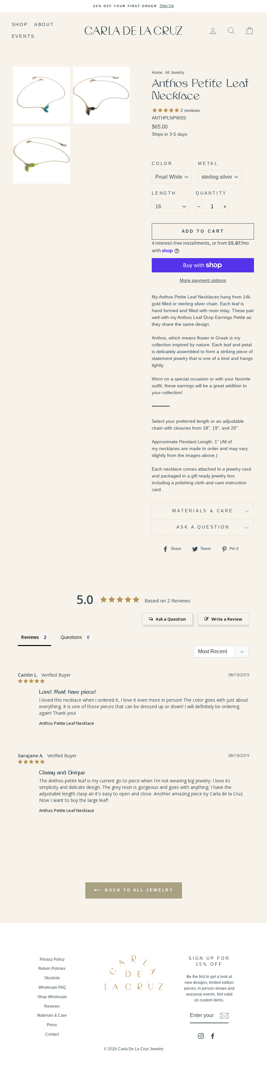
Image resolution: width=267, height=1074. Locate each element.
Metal (208, 163)
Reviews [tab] (30, 637)
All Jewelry (174, 72)
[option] (133, 6)
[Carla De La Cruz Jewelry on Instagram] (201, 1036)
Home (157, 72)
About (44, 24)
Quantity (211, 193)
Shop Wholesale (52, 997)
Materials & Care (202, 511)
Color (162, 163)
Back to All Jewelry (138, 890)
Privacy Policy (52, 959)
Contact (52, 1034)
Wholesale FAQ (52, 987)
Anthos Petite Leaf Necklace (66, 723)
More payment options (203, 280)
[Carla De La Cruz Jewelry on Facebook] (213, 1036)
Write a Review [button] (226, 619)
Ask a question (203, 527)
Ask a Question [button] (171, 619)
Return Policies (51, 968)
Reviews (52, 1006)
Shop (20, 24)
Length (164, 193)
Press (52, 1025)
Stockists (52, 978)
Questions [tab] (71, 637)
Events (23, 36)
